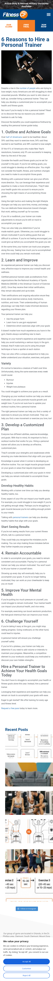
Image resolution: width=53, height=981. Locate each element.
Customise (26, 968)
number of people (28, 88)
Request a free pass (10, 708)
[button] (49, 14)
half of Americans (14, 137)
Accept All (27, 961)
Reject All (26, 975)
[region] (26, 959)
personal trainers (20, 517)
